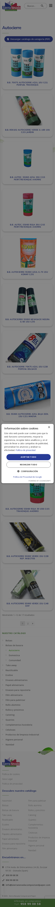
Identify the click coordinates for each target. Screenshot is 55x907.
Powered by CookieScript (40, 481)
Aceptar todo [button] (28, 457)
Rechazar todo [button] (28, 464)
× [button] (49, 427)
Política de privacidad (25, 450)
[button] (27, 471)
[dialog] (27, 453)
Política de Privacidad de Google (27, 477)
